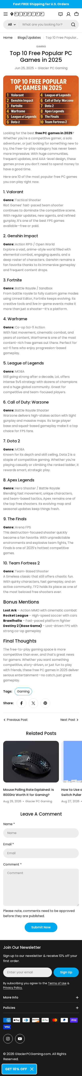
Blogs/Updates (29, 37)
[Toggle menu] (5, 14)
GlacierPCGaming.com (33, 1054)
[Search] (73, 24)
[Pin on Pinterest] (45, 703)
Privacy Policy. (12, 988)
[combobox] (41, 24)
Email (8, 844)
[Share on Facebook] (21, 703)
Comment (12, 864)
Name (9, 824)
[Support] (60, 14)
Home (8, 37)
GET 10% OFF (16, 1069)
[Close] (31, 1069)
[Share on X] (33, 703)
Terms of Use (57, 983)
